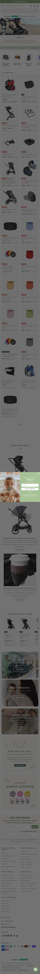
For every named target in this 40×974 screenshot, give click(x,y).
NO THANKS (30, 492)
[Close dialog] (39, 473)
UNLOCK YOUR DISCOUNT (30, 489)
